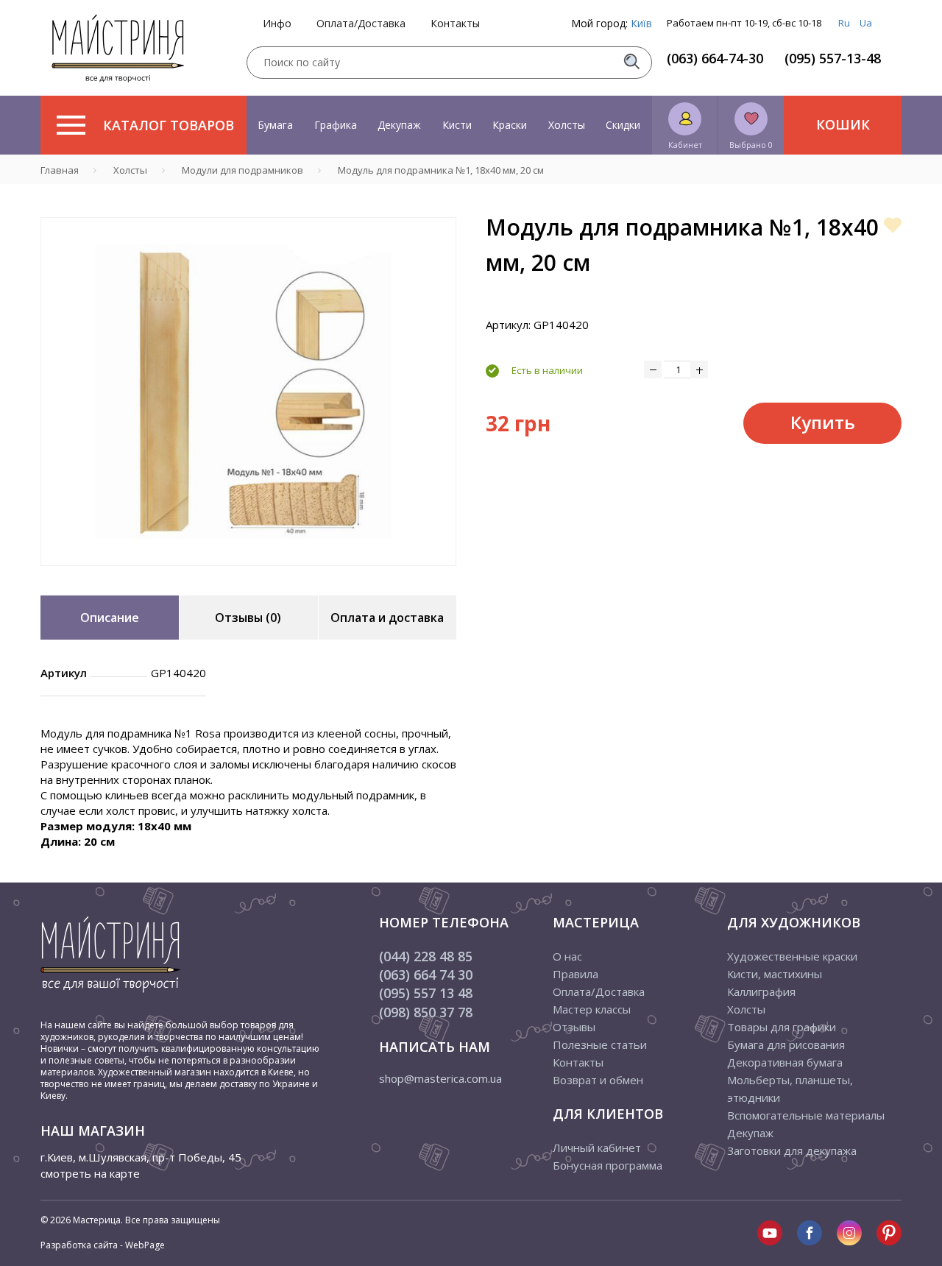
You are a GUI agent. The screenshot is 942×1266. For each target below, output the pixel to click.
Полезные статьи (600, 1044)
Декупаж (399, 125)
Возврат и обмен (598, 1079)
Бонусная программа (607, 1165)
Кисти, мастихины (774, 973)
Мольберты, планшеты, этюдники (790, 1088)
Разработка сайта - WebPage (102, 1245)
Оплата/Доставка (361, 23)
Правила (575, 973)
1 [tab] (248, 576)
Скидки (623, 125)
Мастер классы (592, 1009)
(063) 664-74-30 (715, 58)
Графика (335, 125)
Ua (866, 22)
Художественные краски (792, 956)
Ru (844, 22)
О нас (567, 956)
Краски (509, 125)
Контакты (455, 23)
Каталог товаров (168, 125)
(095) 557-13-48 (833, 58)
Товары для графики (781, 1026)
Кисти (457, 125)
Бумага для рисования (786, 1044)
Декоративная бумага (785, 1062)
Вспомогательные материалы (806, 1115)
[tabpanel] (248, 391)
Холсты (566, 125)
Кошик (843, 124)
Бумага (275, 125)
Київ (641, 23)
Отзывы (574, 1026)
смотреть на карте (90, 1173)
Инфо (277, 23)
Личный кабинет (597, 1147)
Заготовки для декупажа (792, 1150)
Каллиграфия (761, 991)
